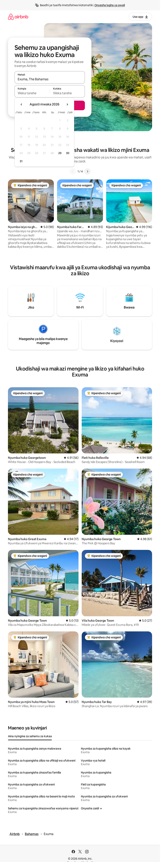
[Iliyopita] (73, 171)
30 (67, 153)
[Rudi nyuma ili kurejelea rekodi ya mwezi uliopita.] (21, 104)
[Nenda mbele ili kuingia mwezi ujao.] (67, 104)
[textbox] (32, 93)
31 (21, 161)
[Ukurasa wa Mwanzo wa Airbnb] (18, 16)
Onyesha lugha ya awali (109, 5)
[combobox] (50, 79)
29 (59, 153)
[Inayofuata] (87, 171)
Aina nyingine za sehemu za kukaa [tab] (30, 736)
